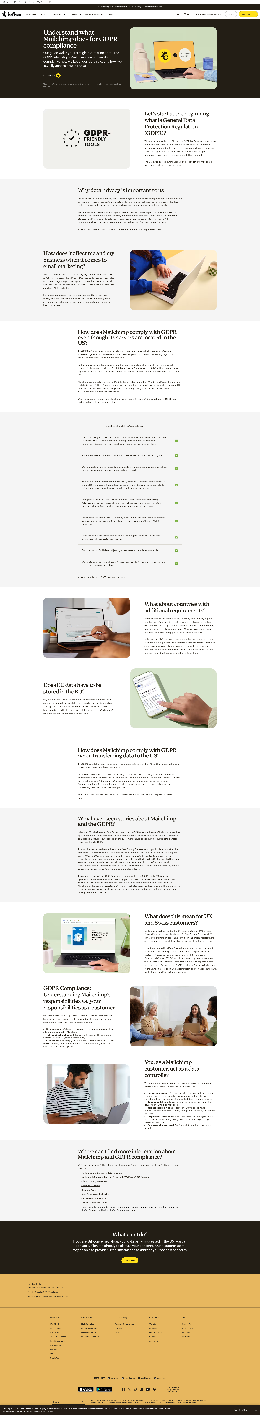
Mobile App (54, 1358)
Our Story (153, 1324)
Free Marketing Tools (89, 1328)
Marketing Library (88, 1324)
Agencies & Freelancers (124, 1324)
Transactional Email (58, 1337)
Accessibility (154, 1341)
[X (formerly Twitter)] (129, 1389)
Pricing (110, 14)
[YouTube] (148, 1389)
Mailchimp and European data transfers (101, 1172)
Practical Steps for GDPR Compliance (43, 1292)
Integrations (57, 14)
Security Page (88, 1189)
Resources (73, 14)
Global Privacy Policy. (104, 402)
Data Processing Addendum (95, 1194)
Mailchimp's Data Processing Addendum (165, 972)
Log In (231, 14)
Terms (173, 1402)
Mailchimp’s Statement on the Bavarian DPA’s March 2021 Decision (115, 1177)
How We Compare (57, 1341)
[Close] (256, 1409)
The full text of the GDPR (94, 1202)
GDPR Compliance (57, 1345)
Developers (119, 1328)
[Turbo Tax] (17, 2)
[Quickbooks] (41, 2)
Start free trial (49, 75)
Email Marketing (56, 1332)
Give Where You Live (157, 1332)
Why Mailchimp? (56, 1324)
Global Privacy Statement (94, 1181)
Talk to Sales (130, 1260)
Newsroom (153, 1328)
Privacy (167, 1402)
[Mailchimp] (53, 2)
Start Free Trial (248, 14)
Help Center (186, 1332)
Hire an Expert (187, 1328)
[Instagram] (135, 1389)
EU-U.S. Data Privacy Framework (128, 368)
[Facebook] (123, 1389)
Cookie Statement (90, 1185)
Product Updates (57, 1328)
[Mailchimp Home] (11, 14)
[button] (188, 14)
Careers (152, 1337)
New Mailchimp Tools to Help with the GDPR (45, 1287)
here (195, 653)
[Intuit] (7, 2)
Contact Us (186, 1324)
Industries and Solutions (35, 14)
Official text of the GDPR (93, 1198)
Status (52, 1354)
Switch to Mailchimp (94, 14)
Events (117, 1332)
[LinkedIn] (141, 1389)
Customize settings (240, 1410)
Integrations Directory (90, 1337)
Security (53, 1349)
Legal (179, 1402)
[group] (188, 14)
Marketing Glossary (89, 1332)
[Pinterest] (154, 1389)
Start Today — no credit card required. (147, 7)
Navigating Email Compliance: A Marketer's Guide (48, 1296)
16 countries (72, 710)
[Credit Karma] (29, 2)
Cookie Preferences (189, 1402)
